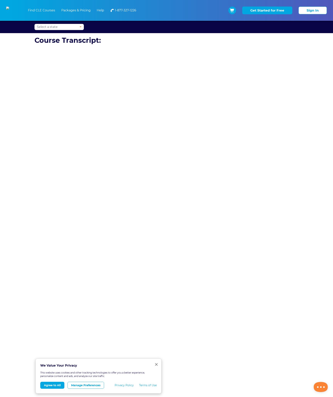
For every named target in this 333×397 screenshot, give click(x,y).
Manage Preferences (85, 385)
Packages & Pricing (76, 10)
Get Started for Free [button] (267, 10)
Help (100, 10)
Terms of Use (148, 385)
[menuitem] (123, 10)
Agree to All (52, 385)
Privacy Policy (124, 385)
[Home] (12, 10)
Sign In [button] (313, 10)
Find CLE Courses (41, 10)
